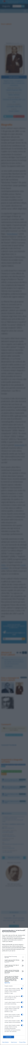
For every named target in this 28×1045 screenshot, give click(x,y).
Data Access (14, 1042)
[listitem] (14, 957)
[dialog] (14, 986)
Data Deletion (5, 1042)
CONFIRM (8, 1037)
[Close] (25, 930)
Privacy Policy (22, 1042)
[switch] (22, 960)
